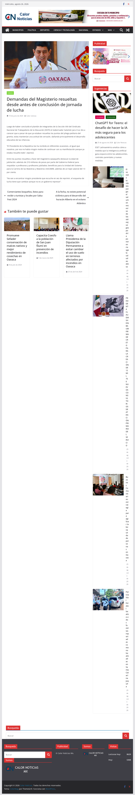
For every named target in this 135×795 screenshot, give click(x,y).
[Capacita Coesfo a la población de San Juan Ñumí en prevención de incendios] (46, 219)
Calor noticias (31, 116)
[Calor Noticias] (7, 30)
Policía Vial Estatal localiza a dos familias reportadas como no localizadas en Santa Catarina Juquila (127, 639)
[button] (102, 30)
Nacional (83, 30)
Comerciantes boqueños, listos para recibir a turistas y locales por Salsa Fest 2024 (25, 195)
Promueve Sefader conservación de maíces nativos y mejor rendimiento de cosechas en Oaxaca (17, 247)
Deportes (44, 30)
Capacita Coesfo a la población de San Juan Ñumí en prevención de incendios (46, 244)
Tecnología (111, 117)
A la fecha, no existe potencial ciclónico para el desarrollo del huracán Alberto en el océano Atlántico (70, 197)
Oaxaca (10, 93)
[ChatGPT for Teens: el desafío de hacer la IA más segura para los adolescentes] (112, 103)
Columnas (99, 117)
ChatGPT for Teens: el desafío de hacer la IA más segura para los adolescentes (111, 130)
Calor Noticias (121, 142)
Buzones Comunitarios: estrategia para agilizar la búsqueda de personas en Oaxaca (127, 519)
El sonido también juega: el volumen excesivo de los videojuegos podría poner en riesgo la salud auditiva (127, 218)
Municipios (18, 30)
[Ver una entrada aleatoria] (128, 30)
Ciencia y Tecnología (64, 30)
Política (32, 30)
